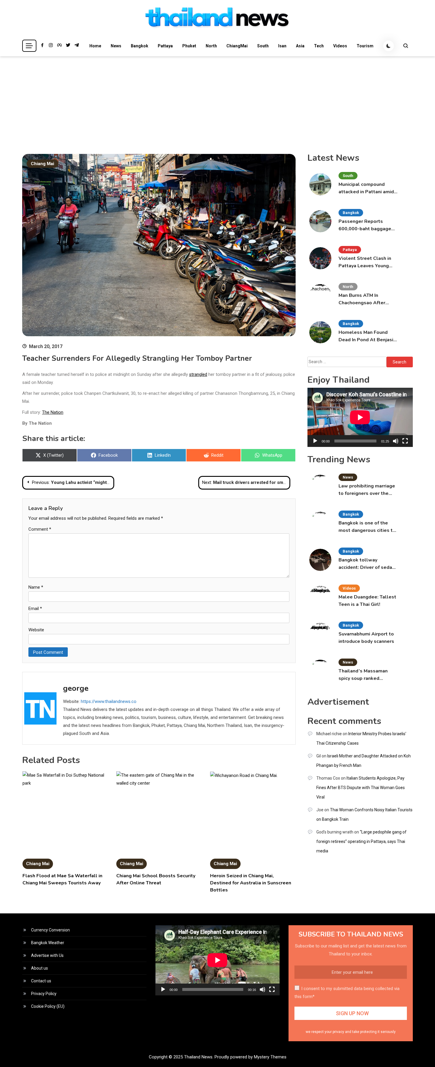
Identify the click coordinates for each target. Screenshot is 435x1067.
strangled (198, 374)
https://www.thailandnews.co (108, 701)
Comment (39, 529)
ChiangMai (237, 46)
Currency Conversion (50, 930)
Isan (282, 46)
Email (35, 608)
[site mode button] (388, 46)
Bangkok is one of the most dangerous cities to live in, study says (367, 527)
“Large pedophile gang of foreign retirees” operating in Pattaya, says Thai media (361, 841)
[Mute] (396, 441)
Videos (340, 46)
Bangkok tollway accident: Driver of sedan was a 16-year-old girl (367, 564)
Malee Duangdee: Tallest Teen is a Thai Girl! (367, 601)
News (116, 46)
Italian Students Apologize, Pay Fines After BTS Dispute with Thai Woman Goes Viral (360, 787)
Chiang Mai (42, 163)
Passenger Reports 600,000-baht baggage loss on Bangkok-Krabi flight (365, 225)
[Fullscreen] (405, 441)
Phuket (189, 46)
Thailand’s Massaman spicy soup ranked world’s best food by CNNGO (363, 675)
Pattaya (165, 46)
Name (35, 587)
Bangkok (139, 46)
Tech (319, 46)
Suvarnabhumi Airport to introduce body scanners (366, 638)
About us (39, 968)
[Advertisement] (217, 100)
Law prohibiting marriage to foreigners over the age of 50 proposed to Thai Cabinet (367, 490)
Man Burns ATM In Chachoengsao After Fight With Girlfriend (362, 299)
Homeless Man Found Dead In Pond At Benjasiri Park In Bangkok (367, 336)
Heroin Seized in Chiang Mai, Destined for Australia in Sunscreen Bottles (250, 883)
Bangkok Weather (47, 942)
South (263, 46)
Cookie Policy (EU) (48, 1006)
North (211, 46)
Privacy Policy (44, 993)
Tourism (365, 46)
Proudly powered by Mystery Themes (250, 1057)
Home (95, 46)
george (75, 688)
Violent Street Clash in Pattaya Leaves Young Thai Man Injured (365, 262)
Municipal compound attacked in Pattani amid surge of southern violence (366, 188)
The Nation (52, 412)
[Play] (315, 441)
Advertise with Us (47, 955)
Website (36, 630)
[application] (360, 417)
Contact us (41, 981)
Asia (300, 46)
